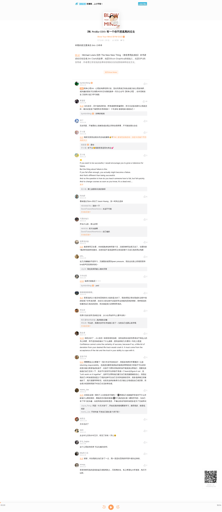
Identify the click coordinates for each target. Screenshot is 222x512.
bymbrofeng (85, 83)
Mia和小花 (84, 453)
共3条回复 (85, 212)
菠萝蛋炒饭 (84, 241)
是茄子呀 (83, 356)
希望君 (82, 100)
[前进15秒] (118, 507)
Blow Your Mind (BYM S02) (110, 36)
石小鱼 (82, 154)
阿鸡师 (82, 196)
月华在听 (83, 275)
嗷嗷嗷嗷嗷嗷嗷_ (86, 292)
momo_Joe (84, 389)
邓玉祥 (82, 310)
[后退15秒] (104, 507)
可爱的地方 (84, 218)
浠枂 (81, 430)
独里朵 (82, 418)
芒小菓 (82, 132)
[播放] (111, 507)
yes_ (82, 256)
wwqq (82, 464)
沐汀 (81, 120)
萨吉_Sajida (84, 441)
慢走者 (82, 333)
